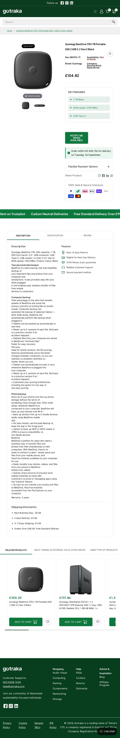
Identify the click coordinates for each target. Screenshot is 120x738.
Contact (80, 677)
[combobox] (60, 22)
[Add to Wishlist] (110, 54)
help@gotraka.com (14, 686)
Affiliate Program (104, 684)
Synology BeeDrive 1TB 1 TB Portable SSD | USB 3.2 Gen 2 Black (44, 31)
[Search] (113, 22)
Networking (59, 693)
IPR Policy (53, 725)
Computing (59, 677)
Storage (57, 699)
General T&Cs (38, 725)
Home (9, 31)
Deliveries (81, 688)
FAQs (79, 672)
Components (60, 688)
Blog (102, 676)
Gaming (57, 683)
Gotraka (79, 723)
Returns (80, 683)
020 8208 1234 (12, 682)
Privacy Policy (7, 725)
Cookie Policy (23, 725)
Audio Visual (60, 672)
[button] (95, 11)
